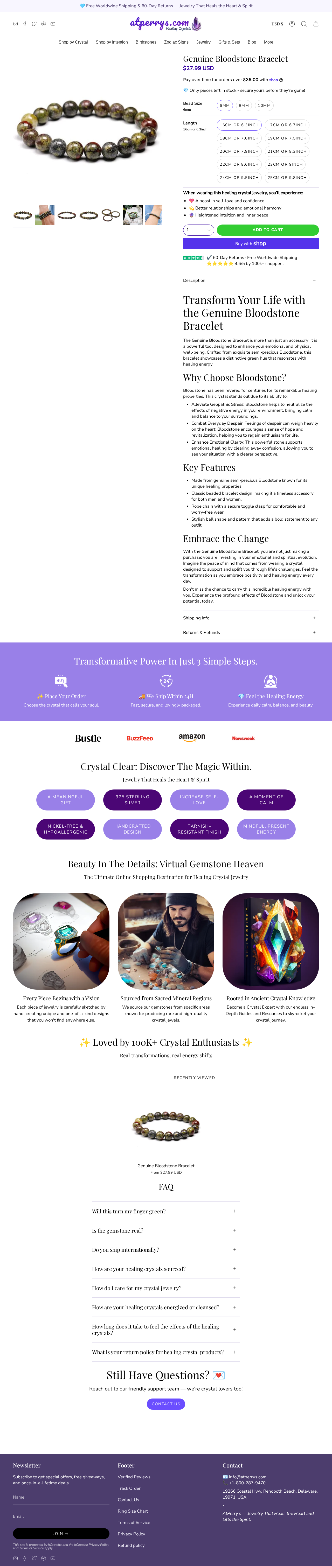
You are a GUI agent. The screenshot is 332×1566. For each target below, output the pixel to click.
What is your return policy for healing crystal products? (158, 1351)
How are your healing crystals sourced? (139, 1268)
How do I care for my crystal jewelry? (137, 1287)
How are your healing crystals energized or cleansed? (155, 1307)
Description (194, 280)
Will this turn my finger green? (129, 1211)
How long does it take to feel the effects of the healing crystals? (155, 1329)
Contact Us (128, 1500)
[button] (304, 24)
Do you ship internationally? (125, 1249)
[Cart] (316, 24)
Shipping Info (196, 618)
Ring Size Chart (133, 1511)
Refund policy (131, 1545)
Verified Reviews (134, 1477)
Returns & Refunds (201, 632)
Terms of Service (31, 1548)
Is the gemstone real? (117, 1230)
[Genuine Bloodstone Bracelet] (166, 1125)
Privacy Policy (99, 1544)
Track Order (129, 1488)
